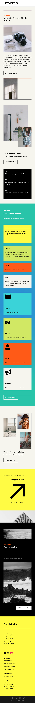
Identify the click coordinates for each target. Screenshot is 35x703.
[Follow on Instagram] (11, 653)
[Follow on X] (8, 653)
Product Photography (9, 663)
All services (10, 397)
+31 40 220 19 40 (8, 676)
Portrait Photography (9, 666)
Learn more (9, 161)
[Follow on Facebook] (5, 653)
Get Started (10, 460)
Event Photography (9, 669)
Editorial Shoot (7, 660)
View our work (11, 73)
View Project (23, 608)
